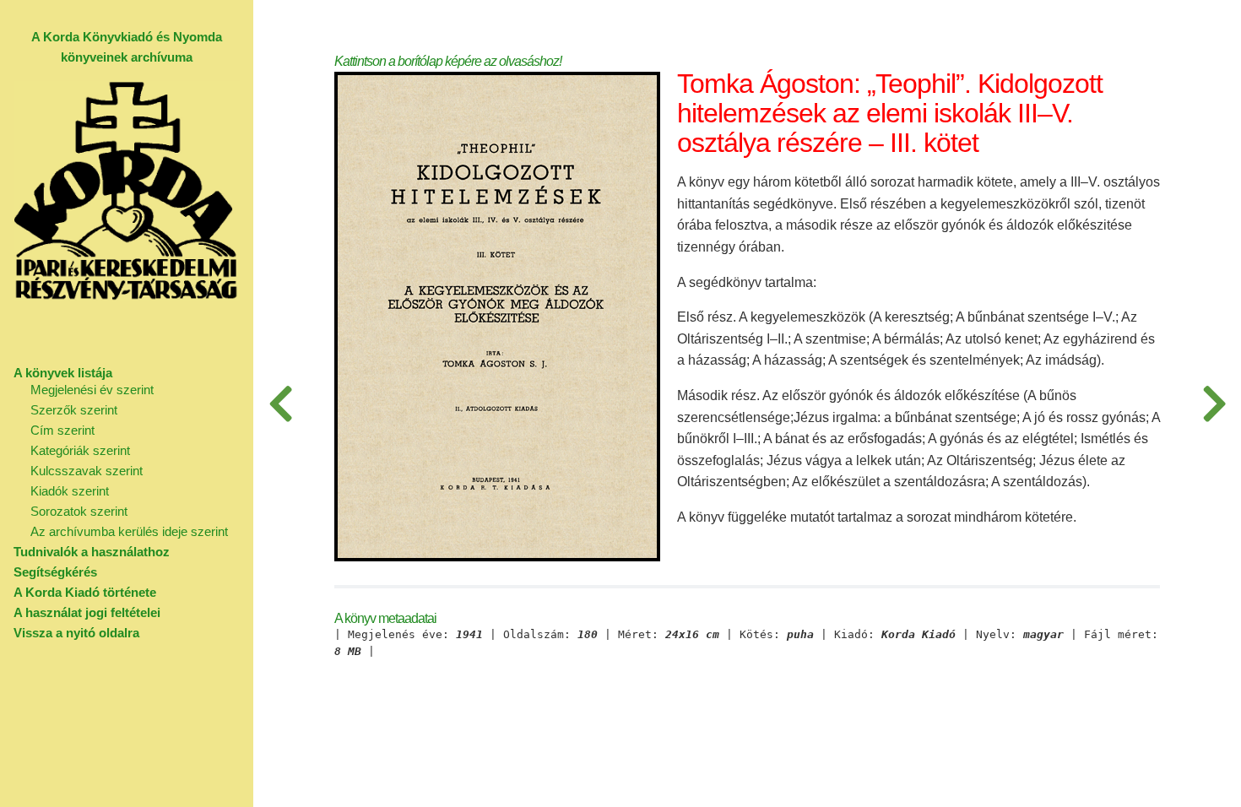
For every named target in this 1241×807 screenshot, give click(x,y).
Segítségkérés (55, 572)
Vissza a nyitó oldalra (76, 633)
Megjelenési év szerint (92, 389)
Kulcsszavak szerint (86, 470)
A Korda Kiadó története (85, 592)
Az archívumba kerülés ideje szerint (129, 531)
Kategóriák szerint (80, 450)
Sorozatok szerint (78, 511)
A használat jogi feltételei (87, 612)
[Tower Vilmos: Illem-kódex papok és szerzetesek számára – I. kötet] (1214, 403)
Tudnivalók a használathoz (92, 551)
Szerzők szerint (73, 410)
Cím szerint (62, 430)
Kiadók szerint (69, 491)
